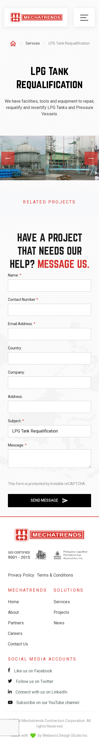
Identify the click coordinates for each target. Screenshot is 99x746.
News (59, 622)
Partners (16, 622)
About (13, 612)
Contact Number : (23, 299)
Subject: (16, 421)
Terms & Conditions (55, 575)
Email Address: (21, 324)
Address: (15, 397)
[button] (84, 17)
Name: (14, 275)
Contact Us (18, 644)
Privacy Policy (21, 575)
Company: (16, 372)
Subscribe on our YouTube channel (47, 702)
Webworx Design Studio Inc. (65, 735)
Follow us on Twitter (34, 681)
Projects (61, 612)
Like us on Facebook (32, 670)
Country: (15, 348)
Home (13, 601)
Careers (15, 633)
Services (33, 43)
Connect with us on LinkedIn (41, 692)
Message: (17, 445)
